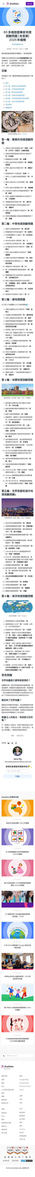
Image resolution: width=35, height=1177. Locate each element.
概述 (7, 83)
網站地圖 (15, 1161)
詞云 (2, 1086)
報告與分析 (4, 1103)
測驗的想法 (20, 735)
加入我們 (22, 1119)
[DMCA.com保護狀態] (27, 1161)
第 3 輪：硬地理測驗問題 (14, 92)
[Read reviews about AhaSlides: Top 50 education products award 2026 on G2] (17, 1150)
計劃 (20, 1099)
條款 (20, 1122)
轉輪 (2, 1096)
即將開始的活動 (6, 1123)
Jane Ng (18, 759)
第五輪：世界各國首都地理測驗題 (17, 98)
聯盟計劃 (4, 1129)
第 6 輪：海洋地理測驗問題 (14, 101)
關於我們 (22, 1112)
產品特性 (4, 1076)
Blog (3, 1116)
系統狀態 (6, 1161)
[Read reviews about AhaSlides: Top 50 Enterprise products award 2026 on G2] (24, 1150)
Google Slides (24, 1079)
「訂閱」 (17, 776)
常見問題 (8, 104)
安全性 (21, 1132)
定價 (20, 1096)
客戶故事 (4, 1133)
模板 (2, 1119)
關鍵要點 (8, 108)
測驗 (2, 1079)
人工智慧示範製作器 (7, 1089)
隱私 (20, 1126)
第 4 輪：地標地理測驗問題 (14, 95)
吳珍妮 (9, 49)
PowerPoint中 (24, 1083)
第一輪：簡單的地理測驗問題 (15, 86)
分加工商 (22, 1139)
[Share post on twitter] (12, 743)
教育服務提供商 (17, 44)
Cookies (22, 1129)
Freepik (24, 134)
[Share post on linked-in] (8, 743)
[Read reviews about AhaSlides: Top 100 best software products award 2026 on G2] (10, 1150)
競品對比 (4, 1113)
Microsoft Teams (25, 1086)
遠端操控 (4, 1100)
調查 (2, 1093)
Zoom (21, 1089)
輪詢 (2, 1083)
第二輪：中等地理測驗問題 (14, 89)
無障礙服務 (22, 1136)
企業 (20, 1103)
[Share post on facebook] (16, 743)
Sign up (29, 3)
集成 (20, 1076)
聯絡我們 (22, 1116)
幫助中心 (4, 1126)
